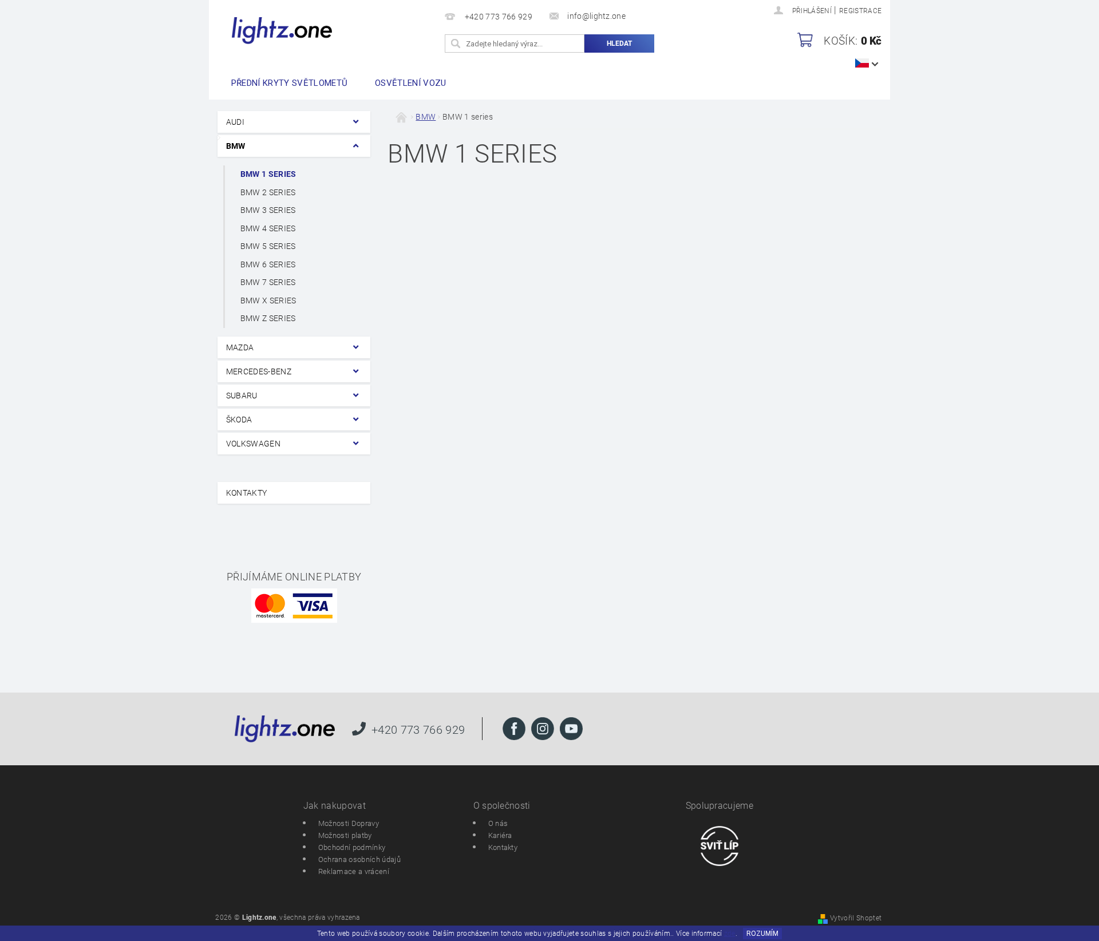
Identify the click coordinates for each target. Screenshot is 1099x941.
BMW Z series (268, 318)
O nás (498, 823)
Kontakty (246, 492)
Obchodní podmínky (351, 847)
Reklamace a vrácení (353, 871)
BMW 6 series (268, 264)
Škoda (239, 419)
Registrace (860, 11)
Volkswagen (253, 443)
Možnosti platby (345, 835)
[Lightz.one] (282, 30)
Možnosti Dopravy (348, 823)
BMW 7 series (268, 282)
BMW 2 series (268, 192)
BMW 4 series (268, 228)
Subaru (242, 395)
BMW (236, 146)
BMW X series (268, 300)
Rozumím (762, 934)
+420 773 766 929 (418, 729)
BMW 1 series (268, 174)
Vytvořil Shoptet (855, 918)
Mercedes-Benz (258, 371)
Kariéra (500, 835)
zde (730, 934)
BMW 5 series (268, 246)
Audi (235, 121)
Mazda (240, 347)
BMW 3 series (268, 210)
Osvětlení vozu (410, 83)
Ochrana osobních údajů (359, 859)
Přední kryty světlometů (289, 83)
